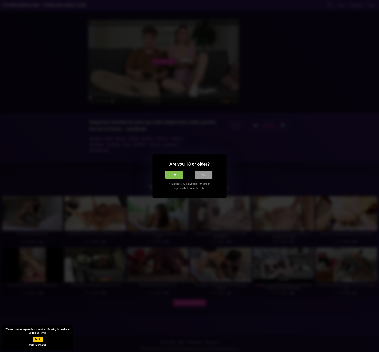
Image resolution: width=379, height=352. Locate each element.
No (203, 174)
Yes (174, 174)
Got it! (37, 339)
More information (38, 345)
